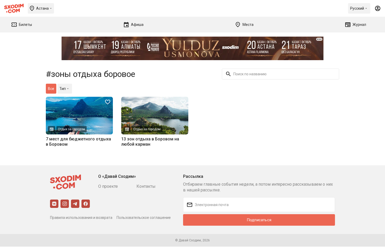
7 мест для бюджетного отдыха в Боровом (78, 142)
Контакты (146, 186)
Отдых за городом (71, 129)
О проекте (108, 186)
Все (51, 89)
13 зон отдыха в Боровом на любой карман (150, 142)
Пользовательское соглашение (144, 217)
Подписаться (259, 220)
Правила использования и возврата (81, 217)
